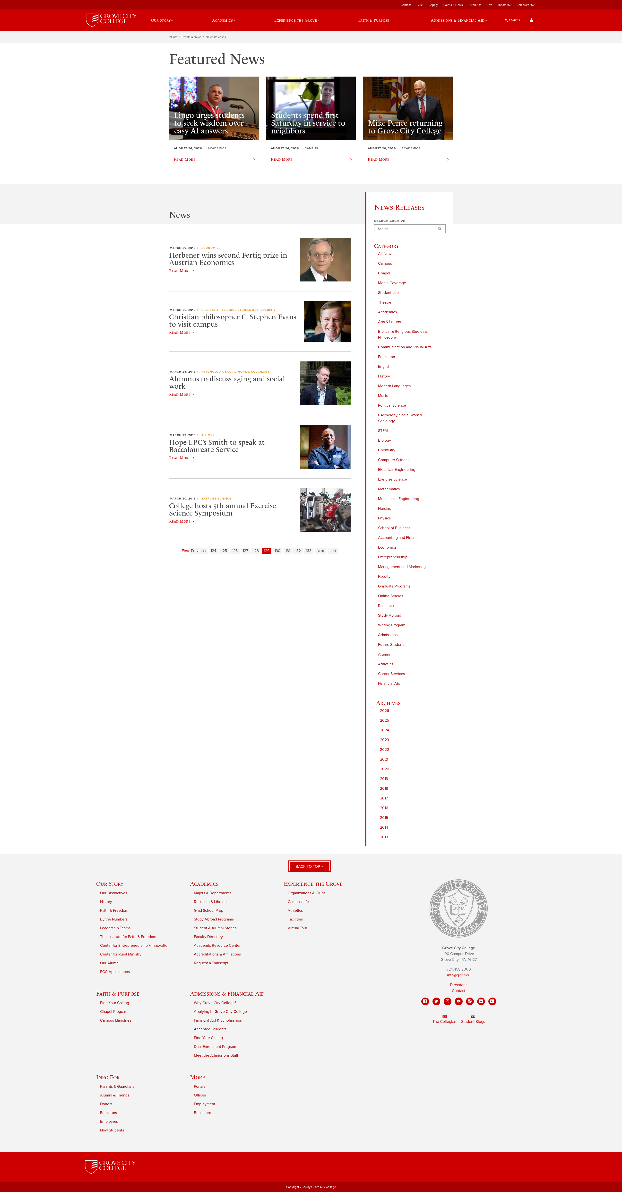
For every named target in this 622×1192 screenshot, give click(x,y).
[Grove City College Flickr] (481, 1001)
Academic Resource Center (217, 945)
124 (213, 550)
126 (235, 550)
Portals (199, 1086)
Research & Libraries (211, 901)
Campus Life (298, 901)
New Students (112, 1130)
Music (383, 395)
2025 (384, 720)
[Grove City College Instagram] (447, 1001)
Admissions (387, 634)
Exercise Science (392, 479)
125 (224, 550)
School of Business (394, 528)
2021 (384, 759)
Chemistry (386, 450)
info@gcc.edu (458, 975)
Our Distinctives (113, 893)
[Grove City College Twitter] (436, 1001)
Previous (198, 550)
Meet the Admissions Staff (216, 1055)
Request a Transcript (211, 963)
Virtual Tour (297, 928)
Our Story (109, 883)
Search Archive (389, 221)
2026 (384, 710)
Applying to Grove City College (220, 1011)
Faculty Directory (208, 936)
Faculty (384, 576)
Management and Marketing (402, 566)
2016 (384, 808)
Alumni (384, 654)
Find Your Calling (114, 1002)
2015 (384, 817)
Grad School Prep (208, 910)
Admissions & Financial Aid (227, 993)
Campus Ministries (115, 1020)
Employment (204, 1104)
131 (287, 550)
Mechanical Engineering (398, 498)
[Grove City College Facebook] (425, 1001)
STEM (383, 430)
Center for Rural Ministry (120, 954)
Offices (200, 1095)
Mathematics (389, 489)
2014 (384, 827)
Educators (108, 1112)
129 (266, 550)
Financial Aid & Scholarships (218, 1020)
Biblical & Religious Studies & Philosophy (403, 334)
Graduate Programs (394, 586)
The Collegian (444, 1021)
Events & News (191, 37)
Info (175, 37)
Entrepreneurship (392, 557)
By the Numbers (113, 919)
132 (298, 550)
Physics (384, 518)
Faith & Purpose (117, 993)
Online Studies (390, 596)
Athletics (475, 5)
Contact (458, 990)
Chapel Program (113, 1011)
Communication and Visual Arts (405, 347)
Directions (458, 984)
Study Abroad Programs (214, 919)
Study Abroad (389, 615)
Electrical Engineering (396, 469)
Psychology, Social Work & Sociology (400, 418)
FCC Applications (115, 971)
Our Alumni (110, 963)
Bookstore (202, 1112)
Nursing (384, 508)
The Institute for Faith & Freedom (128, 936)
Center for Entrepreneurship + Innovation (135, 945)
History (384, 376)
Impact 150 (504, 5)
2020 (384, 769)
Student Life (388, 292)
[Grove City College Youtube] (459, 1001)
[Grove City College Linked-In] (492, 1001)
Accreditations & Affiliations (217, 954)
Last (332, 550)
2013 (384, 837)
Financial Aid (389, 683)
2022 (384, 749)
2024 (384, 730)
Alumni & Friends (114, 1095)
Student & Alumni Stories (215, 928)
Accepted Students (210, 1029)
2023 (384, 739)
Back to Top (308, 866)
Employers (109, 1121)
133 (308, 550)
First (185, 550)
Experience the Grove (313, 883)
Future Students (391, 644)
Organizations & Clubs (306, 893)
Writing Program (391, 625)
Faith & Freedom (114, 910)
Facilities (295, 919)
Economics (387, 547)
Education (386, 356)
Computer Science (394, 459)
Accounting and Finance (399, 537)
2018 (384, 788)
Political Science (392, 405)
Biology (384, 440)
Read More (179, 270)
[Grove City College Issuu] (470, 1001)
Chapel (384, 273)
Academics (387, 312)
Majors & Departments (212, 893)
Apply (434, 5)
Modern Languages (394, 386)
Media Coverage (392, 282)
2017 (384, 798)
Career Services (391, 673)
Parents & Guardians (117, 1086)
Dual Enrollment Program (215, 1046)
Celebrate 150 (526, 5)
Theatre (384, 302)
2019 (384, 778)
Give (489, 5)
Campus (385, 263)
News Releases (216, 37)
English (384, 366)
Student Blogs (473, 1021)
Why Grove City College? (215, 1002)
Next (320, 550)
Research (386, 605)
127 (245, 550)
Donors (106, 1104)
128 (256, 550)
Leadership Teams (115, 928)
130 (277, 550)
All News (385, 253)
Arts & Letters (389, 321)
